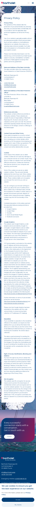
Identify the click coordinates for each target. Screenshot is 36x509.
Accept (18, 500)
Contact (9, 436)
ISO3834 (27, 483)
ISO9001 (12, 483)
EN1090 (18, 483)
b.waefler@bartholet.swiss (11, 106)
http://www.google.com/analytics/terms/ (16, 301)
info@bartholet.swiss (10, 85)
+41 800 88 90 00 (20, 479)
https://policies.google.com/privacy (14, 303)
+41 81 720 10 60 (9, 83)
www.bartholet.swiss (10, 87)
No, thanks (18, 505)
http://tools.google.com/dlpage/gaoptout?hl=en (18, 294)
